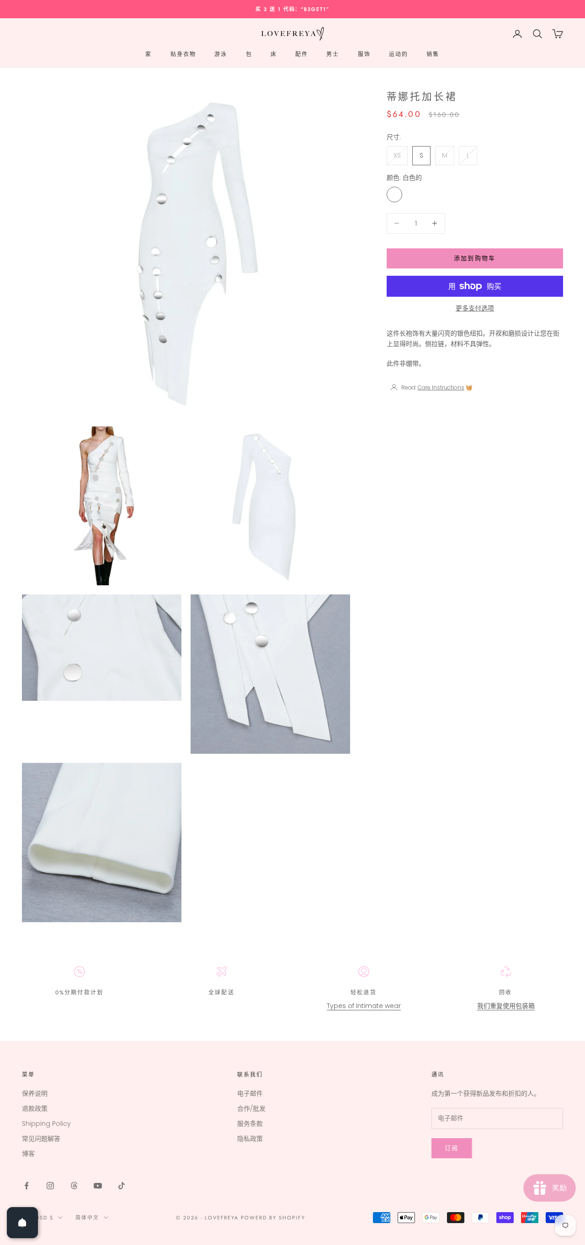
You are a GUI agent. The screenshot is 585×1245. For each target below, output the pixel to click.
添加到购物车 (475, 258)
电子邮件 (250, 1093)
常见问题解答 (41, 1138)
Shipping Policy (46, 1123)
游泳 (220, 54)
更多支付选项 (475, 308)
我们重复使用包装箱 (506, 1005)
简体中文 (87, 1217)
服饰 (364, 54)
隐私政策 (250, 1138)
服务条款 (250, 1123)
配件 (301, 54)
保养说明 (35, 1093)
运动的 (398, 54)
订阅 (452, 1148)
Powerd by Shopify (273, 1217)
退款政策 (35, 1108)
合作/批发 (251, 1108)
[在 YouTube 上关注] (97, 1185)
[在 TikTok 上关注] (121, 1185)
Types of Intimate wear (364, 1005)
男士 (332, 54)
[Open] (22, 1222)
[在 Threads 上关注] (74, 1185)
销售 (432, 54)
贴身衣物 (183, 54)
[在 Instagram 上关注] (50, 1185)
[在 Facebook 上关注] (26, 1185)
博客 (28, 1153)
